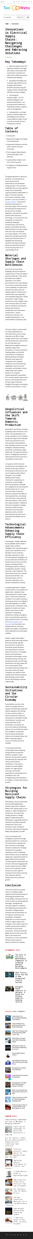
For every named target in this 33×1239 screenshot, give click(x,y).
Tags (7, 1018)
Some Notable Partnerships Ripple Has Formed (19, 1211)
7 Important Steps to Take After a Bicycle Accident (20, 1220)
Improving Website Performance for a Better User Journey (16, 1164)
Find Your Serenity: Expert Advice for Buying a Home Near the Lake (16, 1153)
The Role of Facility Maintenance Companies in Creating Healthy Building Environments (21, 961)
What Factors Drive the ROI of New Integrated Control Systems (21, 977)
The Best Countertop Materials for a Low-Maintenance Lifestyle (16, 1201)
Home (7, 24)
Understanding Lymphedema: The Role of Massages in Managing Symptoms (16, 1121)
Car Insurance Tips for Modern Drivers (20, 1191)
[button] (3, 1)
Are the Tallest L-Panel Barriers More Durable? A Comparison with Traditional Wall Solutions (15, 1142)
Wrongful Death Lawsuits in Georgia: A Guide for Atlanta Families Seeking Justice (20, 994)
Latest (14, 1011)
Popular (8, 1011)
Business (15, 24)
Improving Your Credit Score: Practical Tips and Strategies (20, 1183)
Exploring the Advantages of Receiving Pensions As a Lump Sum (15, 1131)
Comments (21, 1011)
